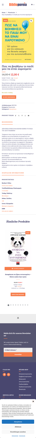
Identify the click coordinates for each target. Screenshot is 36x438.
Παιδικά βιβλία (23, 384)
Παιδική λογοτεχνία (25, 387)
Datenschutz (15, 435)
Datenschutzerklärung (14, 344)
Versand (16, 78)
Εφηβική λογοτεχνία (25, 376)
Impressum (22, 435)
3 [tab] (13, 305)
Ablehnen (18, 427)
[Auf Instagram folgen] (8, 374)
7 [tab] (23, 305)
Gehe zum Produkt (18, 294)
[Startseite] (18, 4)
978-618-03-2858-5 (7, 211)
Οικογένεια (12, 109)
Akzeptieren (18, 422)
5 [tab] (18, 305)
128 (3, 201)
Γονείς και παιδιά (7, 185)
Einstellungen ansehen (18, 432)
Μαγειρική (22, 379)
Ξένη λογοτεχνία (24, 381)
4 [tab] (15, 305)
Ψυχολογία (11, 12)
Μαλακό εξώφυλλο (7, 206)
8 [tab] (25, 305)
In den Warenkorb (9, 97)
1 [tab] (8, 305)
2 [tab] (11, 305)
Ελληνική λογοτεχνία (25, 374)
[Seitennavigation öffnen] (5, 4)
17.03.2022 (5, 191)
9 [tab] (27, 305)
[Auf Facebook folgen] (4, 374)
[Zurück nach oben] (18, 318)
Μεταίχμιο (5, 196)
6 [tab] (20, 305)
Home (3, 12)
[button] (33, 401)
